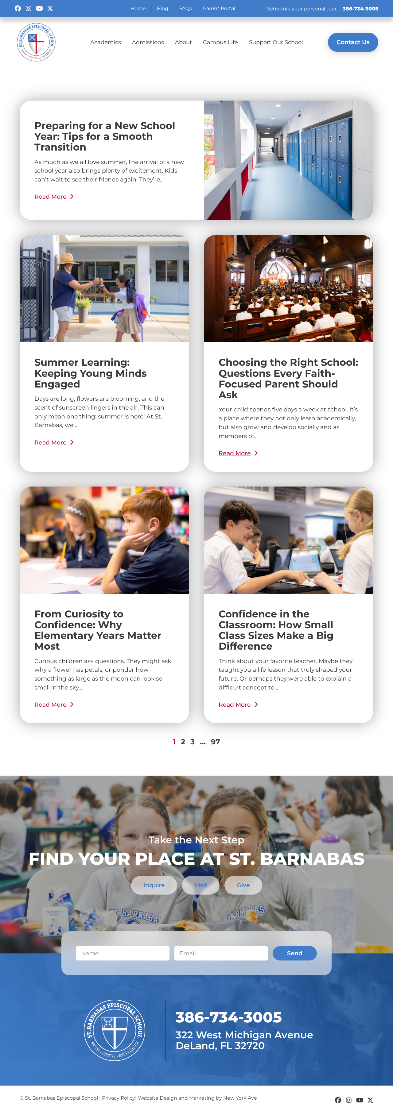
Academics (105, 42)
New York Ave (240, 1098)
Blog (162, 8)
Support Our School (276, 42)
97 (215, 741)
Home (138, 8)
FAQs (185, 8)
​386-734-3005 (229, 1017)
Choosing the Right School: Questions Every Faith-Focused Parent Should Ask (288, 378)
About (183, 42)
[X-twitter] (50, 9)
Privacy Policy (118, 1098)
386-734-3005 (360, 9)
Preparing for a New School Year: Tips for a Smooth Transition (104, 136)
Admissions (148, 42)
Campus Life (220, 42)
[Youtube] (39, 9)
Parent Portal (219, 8)
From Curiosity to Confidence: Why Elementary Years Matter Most (97, 630)
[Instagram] (28, 9)
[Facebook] (18, 9)
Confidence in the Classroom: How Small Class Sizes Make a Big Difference (276, 630)
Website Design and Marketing (176, 1098)
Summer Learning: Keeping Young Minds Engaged (90, 373)
